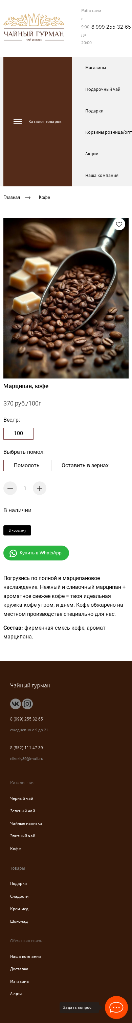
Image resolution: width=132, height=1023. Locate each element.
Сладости (19, 896)
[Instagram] (27, 704)
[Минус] (10, 488)
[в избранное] (119, 224)
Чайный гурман (30, 685)
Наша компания (101, 175)
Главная (11, 197)
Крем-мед (19, 909)
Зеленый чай (22, 811)
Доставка (19, 969)
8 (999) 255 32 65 (26, 719)
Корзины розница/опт (108, 132)
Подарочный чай (102, 89)
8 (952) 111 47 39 (26, 747)
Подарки (94, 111)
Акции (91, 154)
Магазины (95, 67)
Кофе (44, 197)
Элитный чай (22, 836)
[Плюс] (39, 488)
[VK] (15, 704)
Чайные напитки (26, 823)
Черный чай (21, 798)
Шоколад (19, 921)
